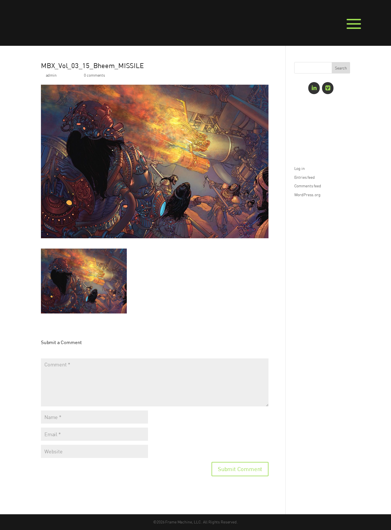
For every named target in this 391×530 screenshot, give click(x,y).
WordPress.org (307, 194)
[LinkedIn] (314, 88)
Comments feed (307, 185)
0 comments (94, 75)
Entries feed (304, 177)
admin (51, 75)
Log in (299, 168)
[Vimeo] (327, 88)
